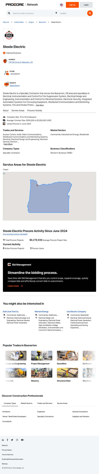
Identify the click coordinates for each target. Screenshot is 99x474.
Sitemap (4, 464)
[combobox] (72, 13)
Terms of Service (7, 454)
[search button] (90, 13)
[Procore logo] (15, 4)
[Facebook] (7, 440)
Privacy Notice (7, 450)
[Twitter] (12, 440)
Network (32, 4)
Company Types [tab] (10, 403)
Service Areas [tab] (62, 403)
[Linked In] (3, 440)
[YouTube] (22, 440)
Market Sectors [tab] (26, 403)
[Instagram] (17, 440)
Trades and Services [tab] (44, 403)
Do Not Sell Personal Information (12, 459)
